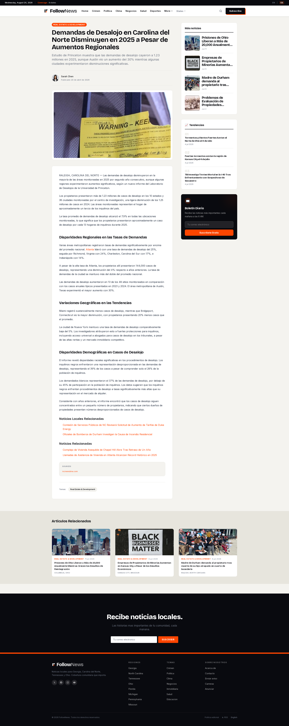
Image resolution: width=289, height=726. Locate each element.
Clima (119, 10)
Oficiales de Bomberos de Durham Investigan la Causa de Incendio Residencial (107, 434)
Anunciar (209, 688)
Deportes (155, 10)
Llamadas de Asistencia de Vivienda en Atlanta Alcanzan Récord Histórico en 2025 (110, 455)
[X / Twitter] (54, 682)
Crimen (96, 10)
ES (282, 3)
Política (108, 10)
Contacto (210, 673)
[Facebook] (61, 682)
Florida (131, 688)
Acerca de (210, 668)
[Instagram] (67, 682)
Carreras (209, 683)
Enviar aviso (211, 678)
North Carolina (135, 673)
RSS (226, 717)
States (179, 11)
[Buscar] (220, 11)
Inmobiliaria (172, 688)
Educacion (172, 699)
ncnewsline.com (70, 471)
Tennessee (134, 678)
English (234, 717)
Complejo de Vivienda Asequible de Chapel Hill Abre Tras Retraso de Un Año (107, 449)
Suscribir (168, 639)
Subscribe (235, 11)
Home (85, 10)
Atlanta (90, 249)
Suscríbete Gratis (209, 232)
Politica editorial (212, 717)
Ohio (130, 683)
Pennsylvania (135, 699)
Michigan (133, 694)
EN (273, 3)
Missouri (132, 704)
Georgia (132, 668)
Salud (143, 10)
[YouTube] (74, 682)
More (167, 10)
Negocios (131, 10)
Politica (170, 673)
